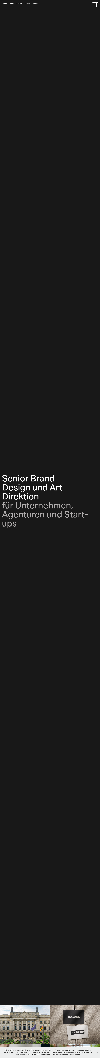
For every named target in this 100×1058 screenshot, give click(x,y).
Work (12, 3)
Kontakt (19, 3)
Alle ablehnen (75, 1054)
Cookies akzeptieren (60, 1054)
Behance (35, 3)
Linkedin (27, 3)
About (5, 3)
